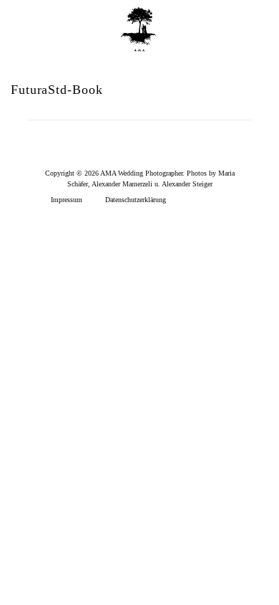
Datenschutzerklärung (135, 200)
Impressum (66, 200)
